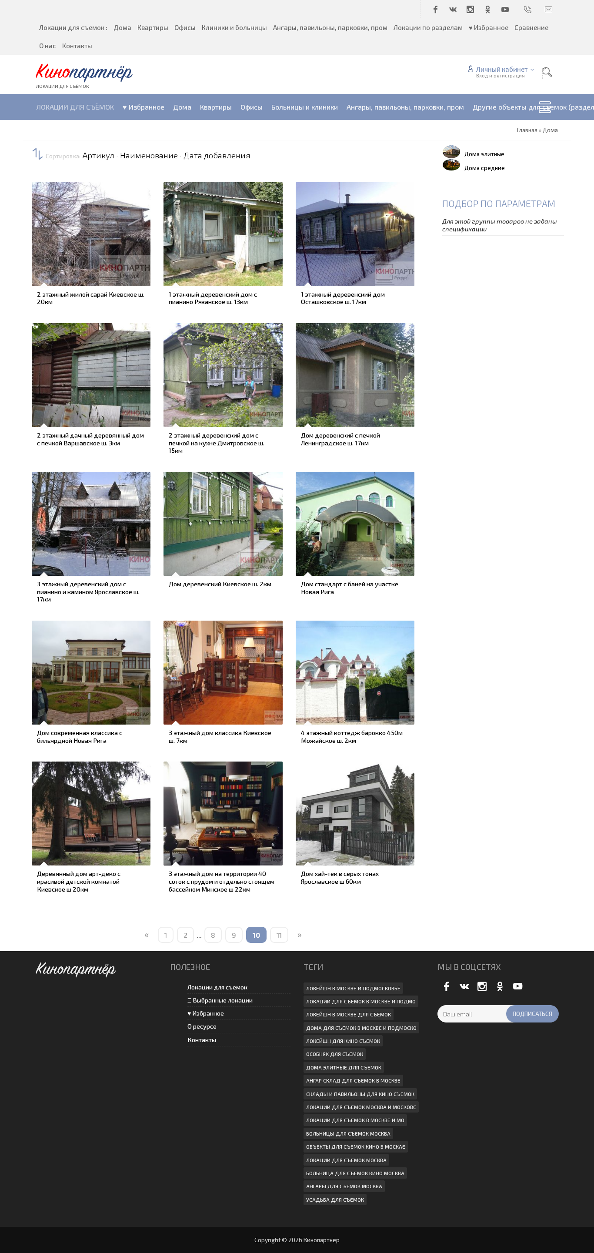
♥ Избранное (205, 1013)
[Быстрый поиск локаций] (547, 72)
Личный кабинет (502, 69)
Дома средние (484, 167)
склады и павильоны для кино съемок (360, 1094)
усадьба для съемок (335, 1199)
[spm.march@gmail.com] (549, 9)
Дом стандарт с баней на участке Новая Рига (349, 587)
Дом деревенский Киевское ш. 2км (220, 584)
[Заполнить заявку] (43, 188)
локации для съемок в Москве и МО (355, 1120)
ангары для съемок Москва (344, 1186)
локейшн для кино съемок (343, 1041)
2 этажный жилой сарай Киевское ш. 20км (90, 298)
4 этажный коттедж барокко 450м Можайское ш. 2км (352, 736)
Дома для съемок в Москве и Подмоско (361, 1028)
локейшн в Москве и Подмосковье (353, 988)
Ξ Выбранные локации (220, 1000)
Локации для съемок (217, 987)
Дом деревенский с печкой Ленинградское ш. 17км (340, 439)
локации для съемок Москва (346, 1160)
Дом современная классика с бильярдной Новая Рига (79, 736)
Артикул (98, 155)
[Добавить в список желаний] (43, 237)
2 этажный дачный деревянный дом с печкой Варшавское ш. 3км (90, 439)
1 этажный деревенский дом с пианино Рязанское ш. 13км (213, 298)
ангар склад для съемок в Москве (353, 1080)
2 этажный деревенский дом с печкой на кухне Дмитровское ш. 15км (216, 442)
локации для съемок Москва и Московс (361, 1107)
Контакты (201, 1039)
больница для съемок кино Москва (355, 1173)
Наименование (149, 155)
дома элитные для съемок (343, 1067)
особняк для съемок (334, 1054)
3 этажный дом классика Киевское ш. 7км (220, 736)
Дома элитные (484, 153)
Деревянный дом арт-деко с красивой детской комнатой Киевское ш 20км (78, 880)
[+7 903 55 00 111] (528, 9)
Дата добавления (217, 155)
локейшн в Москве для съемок (348, 1014)
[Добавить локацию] (43, 213)
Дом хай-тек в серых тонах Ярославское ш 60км (340, 877)
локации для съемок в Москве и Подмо (361, 1001)
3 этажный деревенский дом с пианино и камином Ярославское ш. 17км (88, 591)
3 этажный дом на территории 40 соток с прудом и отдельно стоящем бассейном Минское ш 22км (221, 880)
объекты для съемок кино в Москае (355, 1146)
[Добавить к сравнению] (43, 262)
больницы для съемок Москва (348, 1133)
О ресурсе (202, 1026)
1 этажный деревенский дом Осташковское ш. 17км (343, 298)
